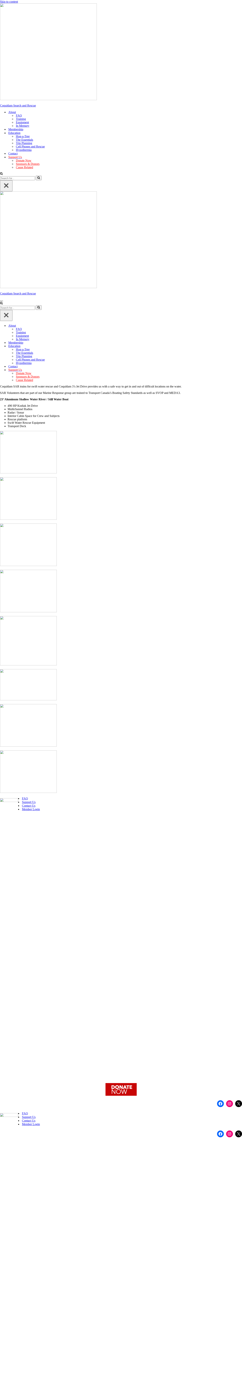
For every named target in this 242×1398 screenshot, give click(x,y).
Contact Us (28, 805)
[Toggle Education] (240, 346)
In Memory (22, 125)
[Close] (6, 185)
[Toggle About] (240, 325)
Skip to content (9, 1)
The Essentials (24, 139)
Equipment (22, 122)
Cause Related (24, 167)
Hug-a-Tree (23, 136)
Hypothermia (24, 150)
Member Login (31, 809)
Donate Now (23, 160)
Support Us (29, 802)
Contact (13, 153)
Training (21, 119)
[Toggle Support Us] (240, 370)
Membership (15, 129)
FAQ (19, 115)
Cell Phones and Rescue (30, 146)
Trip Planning (24, 143)
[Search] (1, 174)
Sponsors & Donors (28, 163)
